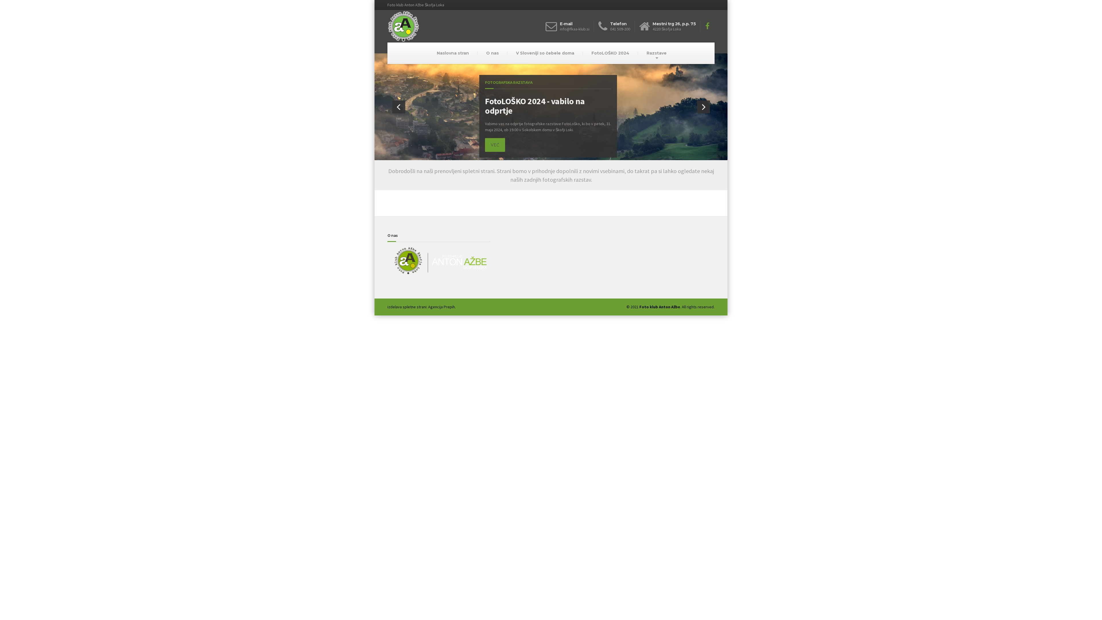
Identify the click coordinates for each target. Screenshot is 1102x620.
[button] (398, 106)
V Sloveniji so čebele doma (545, 53)
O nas (492, 53)
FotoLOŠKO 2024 (610, 53)
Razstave (657, 53)
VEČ (495, 145)
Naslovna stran (453, 53)
